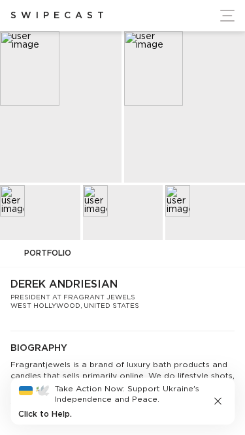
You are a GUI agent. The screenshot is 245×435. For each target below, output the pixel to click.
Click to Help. (45, 414)
